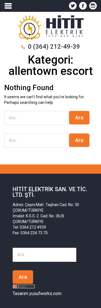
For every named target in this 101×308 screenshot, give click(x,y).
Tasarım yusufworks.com (37, 293)
